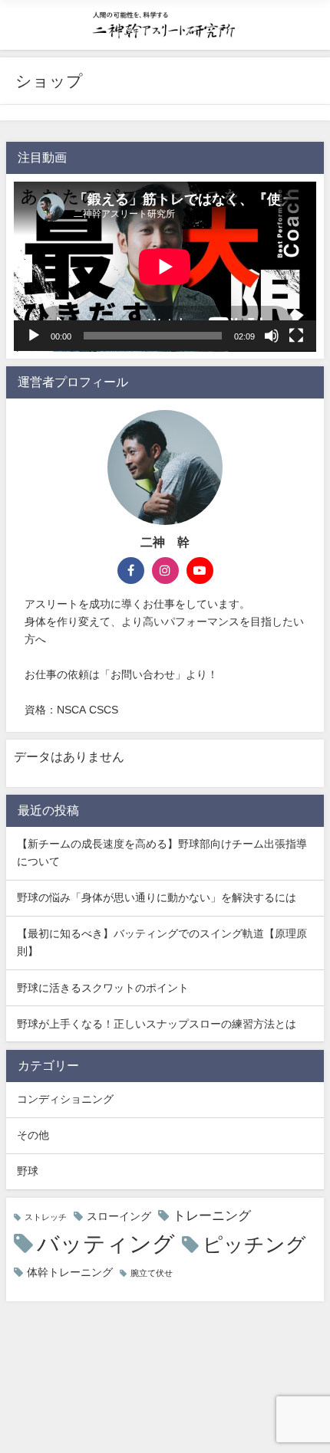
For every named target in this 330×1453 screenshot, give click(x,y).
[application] (165, 267)
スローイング (119, 1216)
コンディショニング (65, 1099)
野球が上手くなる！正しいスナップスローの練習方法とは (156, 1023)
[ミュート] (271, 335)
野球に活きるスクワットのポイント (103, 987)
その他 (33, 1135)
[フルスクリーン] (296, 335)
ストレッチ (46, 1217)
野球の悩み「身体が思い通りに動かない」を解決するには (156, 897)
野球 (27, 1171)
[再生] (33, 335)
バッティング (106, 1243)
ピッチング (254, 1245)
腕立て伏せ (151, 1273)
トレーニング (212, 1215)
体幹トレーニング (70, 1272)
